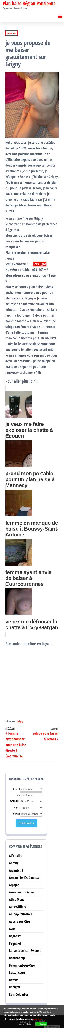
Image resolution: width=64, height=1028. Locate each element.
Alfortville (15, 855)
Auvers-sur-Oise (19, 921)
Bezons (13, 980)
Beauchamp (17, 958)
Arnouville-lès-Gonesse (24, 877)
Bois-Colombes (18, 994)
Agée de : (15, 801)
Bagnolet (15, 943)
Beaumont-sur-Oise (22, 965)
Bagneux (15, 936)
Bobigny (14, 987)
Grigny (20, 721)
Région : (16, 814)
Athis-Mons (16, 899)
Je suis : (15, 789)
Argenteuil (16, 870)
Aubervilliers (17, 907)
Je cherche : (15, 795)
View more (37, 1018)
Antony (13, 863)
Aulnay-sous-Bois (20, 914)
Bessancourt (17, 972)
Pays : (17, 807)
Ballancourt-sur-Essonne (25, 950)
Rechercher (26, 823)
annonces (11, 33)
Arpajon (14, 885)
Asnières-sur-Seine (21, 892)
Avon (12, 928)
